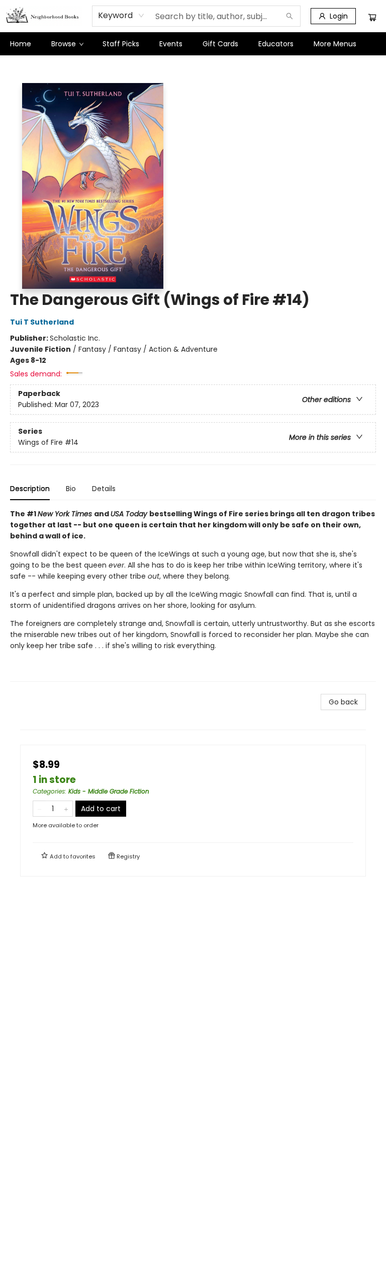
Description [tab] (30, 489)
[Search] (289, 16)
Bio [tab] (71, 489)
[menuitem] (20, 43)
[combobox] (121, 15)
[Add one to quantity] (66, 808)
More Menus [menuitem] (335, 44)
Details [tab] (104, 489)
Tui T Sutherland (42, 322)
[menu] (193, 43)
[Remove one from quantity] (39, 808)
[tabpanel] (193, 595)
